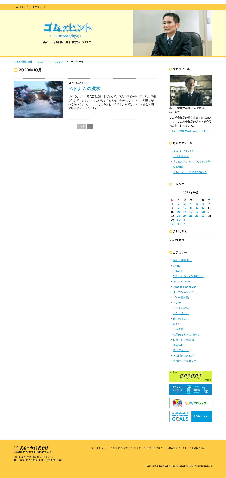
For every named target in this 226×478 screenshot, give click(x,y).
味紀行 (177, 324)
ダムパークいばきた (185, 151)
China (176, 265)
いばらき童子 (181, 156)
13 (203, 207)
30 (178, 219)
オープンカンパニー (185, 292)
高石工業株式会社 (23, 61)
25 (191, 215)
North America (182, 281)
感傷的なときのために (186, 334)
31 (184, 219)
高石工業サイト (22, 7)
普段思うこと (181, 350)
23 (178, 215)
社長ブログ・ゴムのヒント (51, 61)
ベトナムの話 (181, 308)
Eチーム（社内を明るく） (188, 276)
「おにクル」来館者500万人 (190, 172)
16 (178, 211)
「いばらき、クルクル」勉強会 (191, 161)
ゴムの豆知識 (181, 297)
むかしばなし (181, 313)
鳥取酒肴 (178, 167)
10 (184, 207)
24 (185, 215)
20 (203, 211)
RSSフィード (39, 7)
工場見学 (178, 329)
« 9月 (172, 223)
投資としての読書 (183, 339)
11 (191, 207)
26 (197, 215)
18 (190, 211)
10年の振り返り (182, 260)
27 (203, 215)
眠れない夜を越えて (185, 361)
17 (184, 211)
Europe (177, 271)
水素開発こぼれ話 (183, 355)
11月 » (181, 223)
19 (197, 211)
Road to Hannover (184, 286)
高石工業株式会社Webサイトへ (190, 131)
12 (197, 207)
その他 (177, 302)
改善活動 (178, 345)
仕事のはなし (181, 318)
